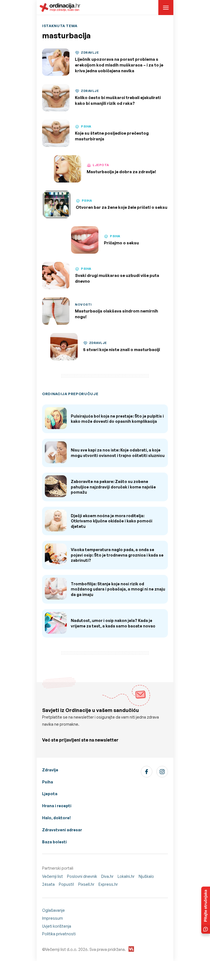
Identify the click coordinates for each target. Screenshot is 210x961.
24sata (48, 884)
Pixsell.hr (86, 884)
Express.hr (108, 884)
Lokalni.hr (126, 876)
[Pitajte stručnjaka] (205, 910)
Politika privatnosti (59, 933)
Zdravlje (50, 770)
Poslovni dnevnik (82, 876)
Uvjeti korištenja (56, 926)
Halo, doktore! (56, 817)
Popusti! (66, 884)
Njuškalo (146, 876)
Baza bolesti (54, 842)
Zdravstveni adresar (62, 829)
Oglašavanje (53, 910)
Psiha (47, 782)
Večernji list (52, 876)
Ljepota (49, 793)
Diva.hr (107, 876)
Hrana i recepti (56, 805)
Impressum (52, 918)
